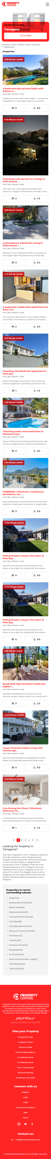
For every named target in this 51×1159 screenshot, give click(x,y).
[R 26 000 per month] (25, 789)
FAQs (25, 1102)
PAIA (26, 1113)
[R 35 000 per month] (25, 413)
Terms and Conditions (25, 1107)
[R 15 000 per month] (25, 350)
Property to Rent (9, 45)
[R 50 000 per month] (25, 473)
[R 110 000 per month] (25, 599)
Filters (27, 36)
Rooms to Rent (25, 1047)
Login (25, 1097)
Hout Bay (36, 45)
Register (25, 1092)
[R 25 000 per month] (25, 145)
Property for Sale (25, 1037)
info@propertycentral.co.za (28, 1140)
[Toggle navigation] (47, 4)
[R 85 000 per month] (25, 70)
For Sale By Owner (25, 1057)
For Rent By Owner (25, 1062)
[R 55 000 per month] (25, 222)
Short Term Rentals (25, 1068)
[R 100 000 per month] (25, 535)
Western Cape (24, 45)
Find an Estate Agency (25, 1052)
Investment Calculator (25, 1078)
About (25, 1118)
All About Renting (25, 1073)
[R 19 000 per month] (25, 286)
